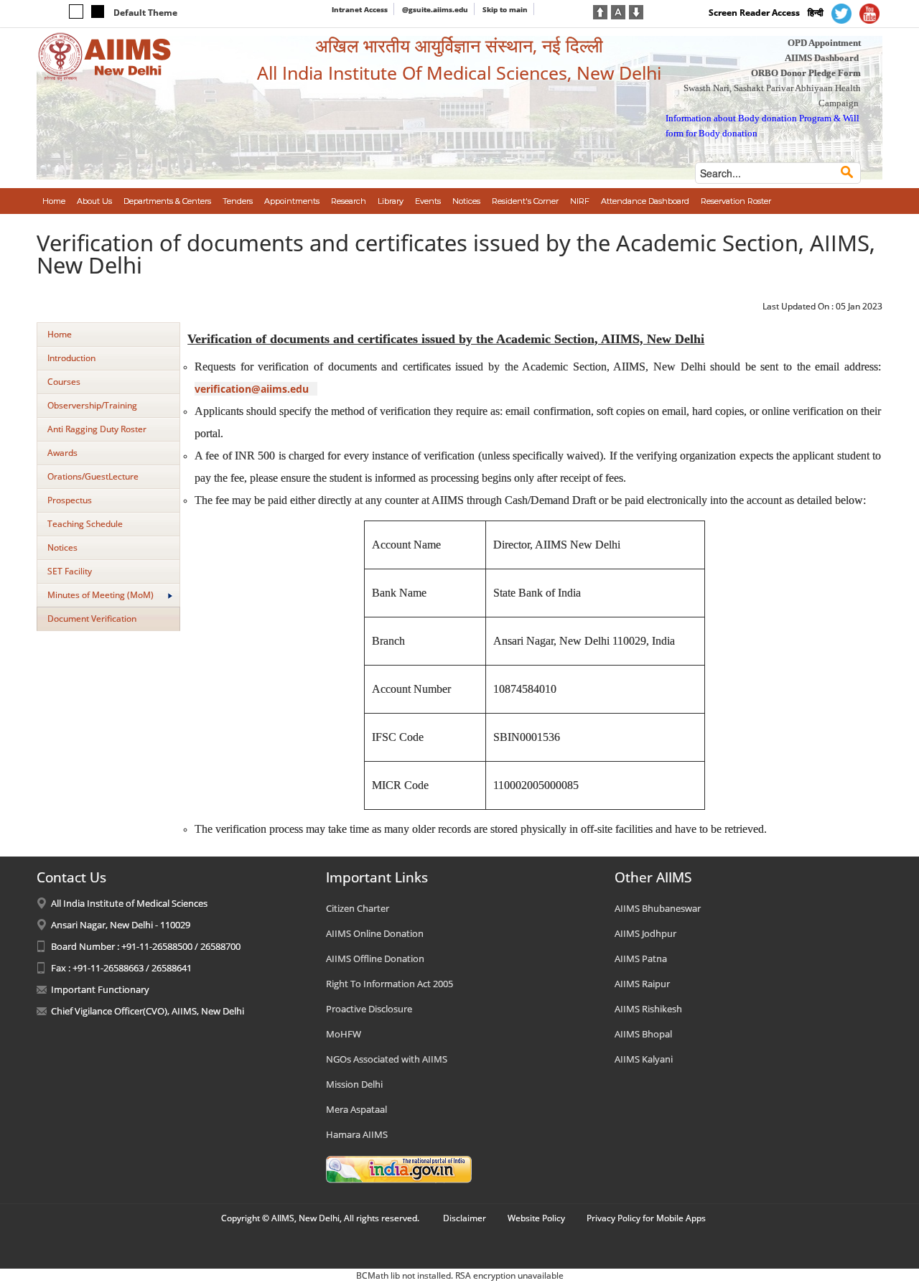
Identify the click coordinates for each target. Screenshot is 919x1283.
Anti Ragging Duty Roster (96, 429)
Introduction (71, 358)
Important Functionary (100, 989)
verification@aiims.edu (252, 389)
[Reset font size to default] (618, 11)
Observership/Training (92, 405)
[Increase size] (600, 11)
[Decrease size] (636, 11)
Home (59, 334)
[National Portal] (399, 1168)
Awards (62, 453)
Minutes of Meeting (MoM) (100, 595)
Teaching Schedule (85, 524)
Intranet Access (360, 9)
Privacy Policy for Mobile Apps (646, 1218)
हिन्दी (816, 12)
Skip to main (505, 9)
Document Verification (91, 618)
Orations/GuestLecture (93, 476)
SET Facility (69, 571)
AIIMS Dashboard (822, 57)
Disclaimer (464, 1218)
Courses (63, 381)
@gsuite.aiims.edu (435, 9)
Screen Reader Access (754, 12)
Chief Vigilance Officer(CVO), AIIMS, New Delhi (147, 1010)
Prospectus (69, 500)
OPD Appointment (824, 42)
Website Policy (536, 1218)
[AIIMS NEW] (105, 56)
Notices (62, 547)
